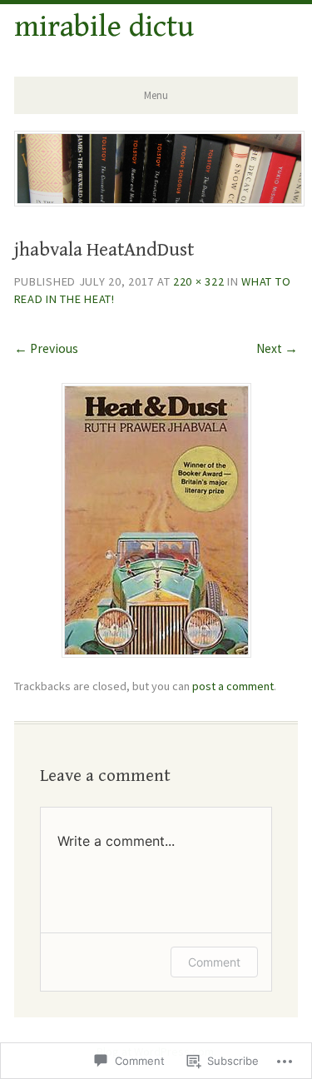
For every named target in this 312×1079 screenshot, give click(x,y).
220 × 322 (198, 281)
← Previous (46, 348)
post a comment (233, 686)
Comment (214, 962)
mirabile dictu (104, 26)
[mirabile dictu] (159, 200)
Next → (277, 348)
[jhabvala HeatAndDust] (156, 652)
